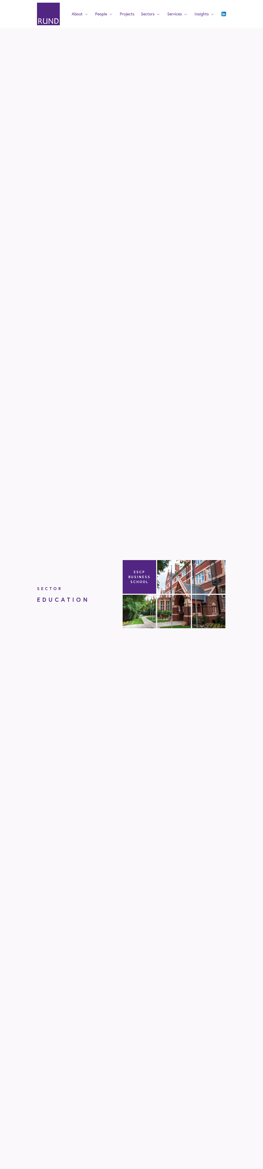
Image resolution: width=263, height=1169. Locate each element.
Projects (127, 14)
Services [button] (174, 14)
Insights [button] (202, 14)
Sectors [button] (148, 14)
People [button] (101, 14)
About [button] (77, 14)
